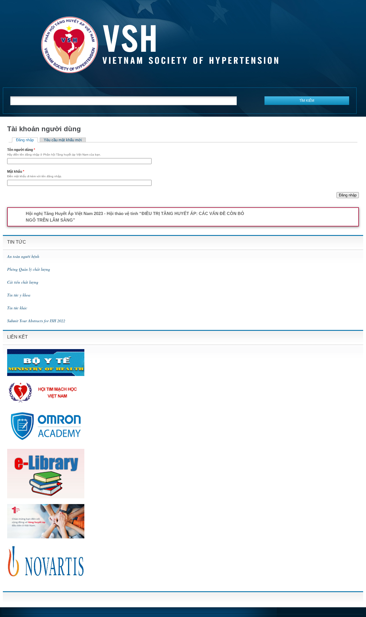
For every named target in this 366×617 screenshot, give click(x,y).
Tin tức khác (17, 308)
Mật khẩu (15, 172)
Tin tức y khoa (18, 295)
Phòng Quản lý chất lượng (28, 269)
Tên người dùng (21, 150)
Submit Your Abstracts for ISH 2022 (36, 320)
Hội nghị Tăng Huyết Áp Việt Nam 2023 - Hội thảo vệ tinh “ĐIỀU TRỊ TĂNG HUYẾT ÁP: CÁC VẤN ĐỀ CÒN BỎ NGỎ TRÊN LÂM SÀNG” (135, 216)
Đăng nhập (27, 140)
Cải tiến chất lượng (22, 282)
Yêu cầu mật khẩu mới (63, 140)
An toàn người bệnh (23, 256)
